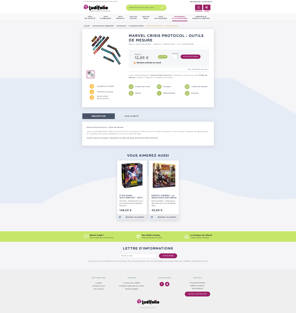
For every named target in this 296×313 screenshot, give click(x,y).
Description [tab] (99, 116)
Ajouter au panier (190, 56)
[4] (135, 69)
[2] (131, 69)
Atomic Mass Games (143, 44)
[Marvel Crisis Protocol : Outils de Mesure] (91, 75)
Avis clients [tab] (131, 116)
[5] (136, 69)
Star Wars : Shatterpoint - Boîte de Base (131, 197)
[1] (129, 69)
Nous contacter (197, 294)
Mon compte (99, 289)
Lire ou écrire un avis (198, 69)
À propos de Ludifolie (131, 283)
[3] (133, 69)
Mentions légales (131, 289)
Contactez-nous (98, 286)
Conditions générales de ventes (131, 286)
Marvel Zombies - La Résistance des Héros (164, 197)
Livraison (98, 283)
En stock (162, 56)
